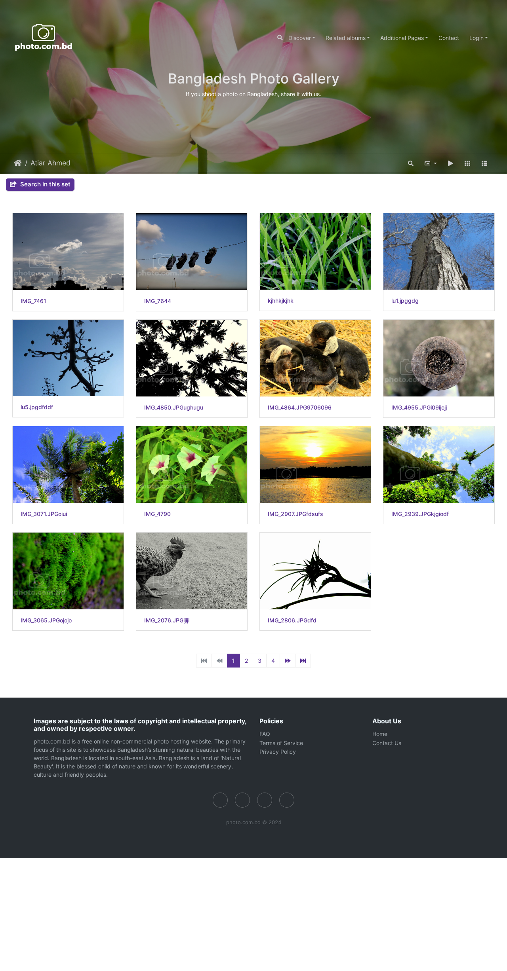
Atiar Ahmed (50, 163)
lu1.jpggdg (405, 301)
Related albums (346, 37)
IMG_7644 (157, 301)
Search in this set (45, 184)
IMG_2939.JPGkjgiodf (420, 514)
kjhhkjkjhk (281, 301)
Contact (448, 37)
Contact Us (386, 743)
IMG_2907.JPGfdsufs (295, 514)
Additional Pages (402, 37)
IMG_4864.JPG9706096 (300, 407)
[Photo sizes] (430, 163)
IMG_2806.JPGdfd (292, 620)
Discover (299, 37)
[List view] (484, 163)
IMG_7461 (33, 301)
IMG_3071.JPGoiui (44, 514)
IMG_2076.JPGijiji (166, 620)
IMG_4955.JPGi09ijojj (419, 407)
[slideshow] (450, 163)
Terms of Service (281, 743)
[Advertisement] (237, 913)
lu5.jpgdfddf (37, 407)
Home (18, 163)
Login (476, 37)
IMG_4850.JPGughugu (173, 407)
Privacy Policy (277, 751)
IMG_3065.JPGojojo (46, 620)
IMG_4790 (157, 514)
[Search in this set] (411, 163)
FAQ (264, 733)
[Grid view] (467, 163)
